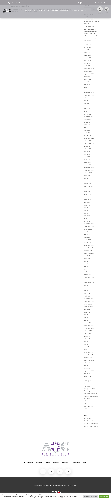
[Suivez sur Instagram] (98, 3)
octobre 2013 (88, 304)
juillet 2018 (87, 191)
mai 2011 (86, 365)
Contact (84, 10)
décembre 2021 (88, 116)
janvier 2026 (87, 47)
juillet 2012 (87, 339)
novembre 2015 (88, 248)
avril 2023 (87, 84)
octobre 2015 (88, 250)
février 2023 (87, 87)
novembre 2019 (89, 170)
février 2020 (87, 162)
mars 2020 (87, 159)
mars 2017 (87, 216)
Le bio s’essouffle (89, 26)
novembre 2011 (88, 355)
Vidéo (106, 12)
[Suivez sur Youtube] (104, 3)
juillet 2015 (87, 258)
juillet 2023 (87, 79)
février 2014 (87, 296)
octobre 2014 (88, 280)
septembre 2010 (89, 371)
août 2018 (87, 189)
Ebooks (46, 10)
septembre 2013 (89, 307)
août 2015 (87, 256)
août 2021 (87, 122)
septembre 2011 (89, 360)
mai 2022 (86, 103)
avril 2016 (87, 234)
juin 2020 (87, 151)
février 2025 (87, 55)
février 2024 (87, 66)
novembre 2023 (89, 68)
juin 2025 (86, 50)
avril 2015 (86, 266)
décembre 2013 (88, 299)
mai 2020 (87, 154)
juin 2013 (86, 315)
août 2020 (87, 146)
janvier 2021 (87, 135)
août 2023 (87, 76)
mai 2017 (86, 210)
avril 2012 (86, 347)
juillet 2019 (87, 175)
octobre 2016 (88, 229)
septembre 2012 (89, 333)
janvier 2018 (87, 197)
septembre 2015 (89, 253)
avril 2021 (86, 127)
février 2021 (87, 133)
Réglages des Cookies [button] (90, 496)
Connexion (87, 418)
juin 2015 (86, 261)
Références (75, 10)
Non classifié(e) (88, 406)
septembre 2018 (89, 186)
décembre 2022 (89, 92)
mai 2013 (86, 317)
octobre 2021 (88, 119)
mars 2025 (87, 52)
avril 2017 (86, 213)
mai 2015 (86, 264)
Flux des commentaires (91, 423)
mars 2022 (87, 108)
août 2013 (87, 309)
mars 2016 (87, 237)
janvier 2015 (87, 274)
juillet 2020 (87, 149)
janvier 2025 (87, 58)
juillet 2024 (87, 60)
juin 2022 (86, 100)
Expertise (37, 10)
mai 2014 (86, 288)
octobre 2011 (88, 357)
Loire (85, 401)
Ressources (64, 10)
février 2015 (87, 272)
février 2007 (87, 376)
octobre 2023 (88, 71)
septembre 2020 (89, 143)
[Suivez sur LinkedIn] (101, 3)
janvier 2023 (87, 90)
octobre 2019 (88, 173)
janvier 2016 (87, 242)
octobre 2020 (88, 141)
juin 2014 (86, 285)
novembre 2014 (89, 277)
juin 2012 (86, 341)
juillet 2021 (87, 125)
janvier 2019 (87, 183)
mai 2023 (86, 82)
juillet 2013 (87, 312)
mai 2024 (87, 63)
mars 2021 (87, 130)
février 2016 (87, 240)
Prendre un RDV (100, 13)
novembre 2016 (89, 226)
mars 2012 (87, 349)
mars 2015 (87, 269)
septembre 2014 (89, 282)
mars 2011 (87, 368)
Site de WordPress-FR (91, 426)
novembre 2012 (88, 328)
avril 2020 (87, 157)
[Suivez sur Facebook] (95, 3)
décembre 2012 (88, 325)
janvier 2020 (87, 165)
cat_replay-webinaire (90, 393)
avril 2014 (87, 290)
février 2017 (87, 218)
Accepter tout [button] (104, 496)
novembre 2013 (88, 301)
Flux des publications (90, 421)
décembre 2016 (89, 224)
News (85, 403)
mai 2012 (86, 344)
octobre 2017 (88, 199)
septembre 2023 (89, 74)
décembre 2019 (89, 167)
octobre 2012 (88, 331)
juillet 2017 (87, 205)
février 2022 (87, 111)
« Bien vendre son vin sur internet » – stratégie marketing (92, 38)
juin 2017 (86, 208)
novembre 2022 (89, 95)
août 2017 (87, 202)
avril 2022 (87, 106)
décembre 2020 (89, 138)
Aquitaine (87, 386)
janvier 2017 (87, 221)
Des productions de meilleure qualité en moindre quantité (90, 31)
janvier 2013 (87, 323)
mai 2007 (87, 373)
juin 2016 (86, 232)
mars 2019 (87, 181)
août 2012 (87, 336)
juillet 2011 (87, 363)
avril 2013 (86, 320)
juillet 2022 (87, 98)
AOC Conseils (26, 10)
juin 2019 (86, 178)
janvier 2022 (87, 114)
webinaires (54, 10)
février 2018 (87, 194)
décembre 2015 (88, 245)
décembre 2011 (88, 352)
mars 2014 (87, 293)
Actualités (87, 383)
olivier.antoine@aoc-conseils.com (56, 485)
